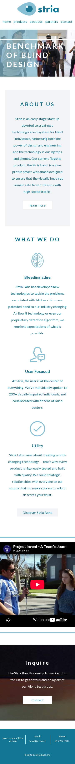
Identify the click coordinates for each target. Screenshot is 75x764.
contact (66, 21)
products (20, 21)
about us (36, 21)
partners (51, 21)
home (7, 21)
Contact (37, 700)
